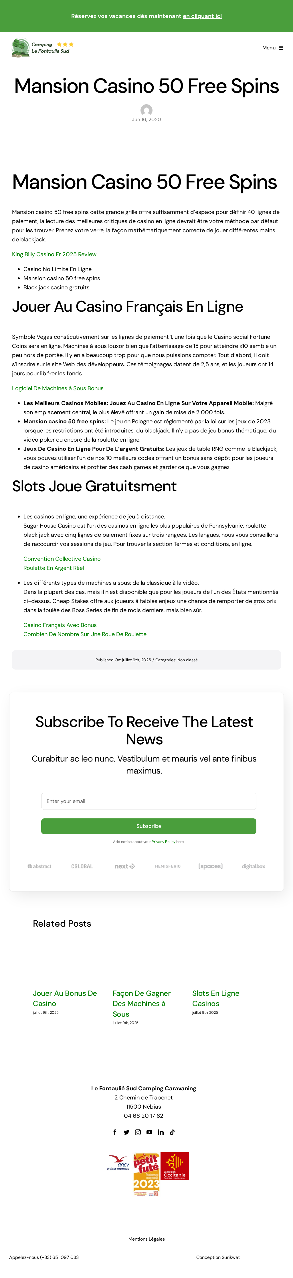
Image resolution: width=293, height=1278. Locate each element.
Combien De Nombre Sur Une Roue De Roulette (84, 634)
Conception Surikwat (218, 1257)
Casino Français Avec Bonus (60, 625)
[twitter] (126, 1132)
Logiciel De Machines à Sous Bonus (58, 388)
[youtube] (149, 1132)
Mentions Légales (146, 1239)
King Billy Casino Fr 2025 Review (54, 254)
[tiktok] (172, 1132)
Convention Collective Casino (62, 558)
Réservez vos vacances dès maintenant (146, 16)
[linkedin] (161, 1132)
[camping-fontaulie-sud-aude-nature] (42, 40)
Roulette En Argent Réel (53, 568)
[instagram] (138, 1132)
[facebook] (115, 1132)
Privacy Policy (163, 841)
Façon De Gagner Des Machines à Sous (142, 1003)
